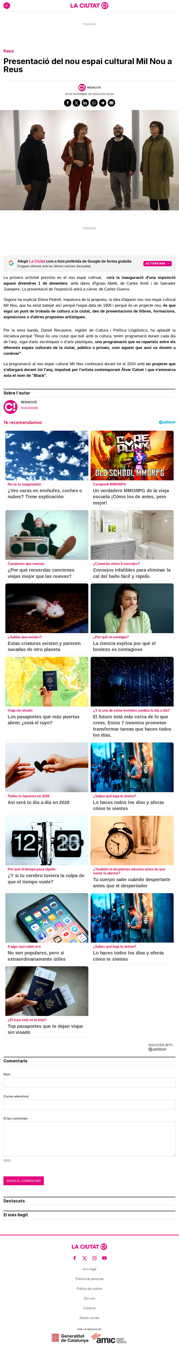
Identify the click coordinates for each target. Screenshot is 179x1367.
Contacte (89, 1308)
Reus (8, 51)
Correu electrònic (16, 1096)
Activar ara (155, 263)
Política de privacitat (89, 1279)
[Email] (111, 103)
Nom (6, 1074)
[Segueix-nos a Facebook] (74, 1258)
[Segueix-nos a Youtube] (104, 1258)
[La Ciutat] (89, 5)
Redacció (94, 87)
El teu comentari (15, 1118)
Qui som (89, 1298)
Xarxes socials (89, 1318)
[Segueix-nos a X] (84, 1258)
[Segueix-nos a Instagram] (94, 1258)
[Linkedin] (85, 103)
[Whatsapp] (94, 103)
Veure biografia (29, 407)
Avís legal (89, 1269)
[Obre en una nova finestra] (70, 1338)
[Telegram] (103, 103)
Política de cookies (90, 1288)
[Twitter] (76, 103)
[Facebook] (68, 103)
